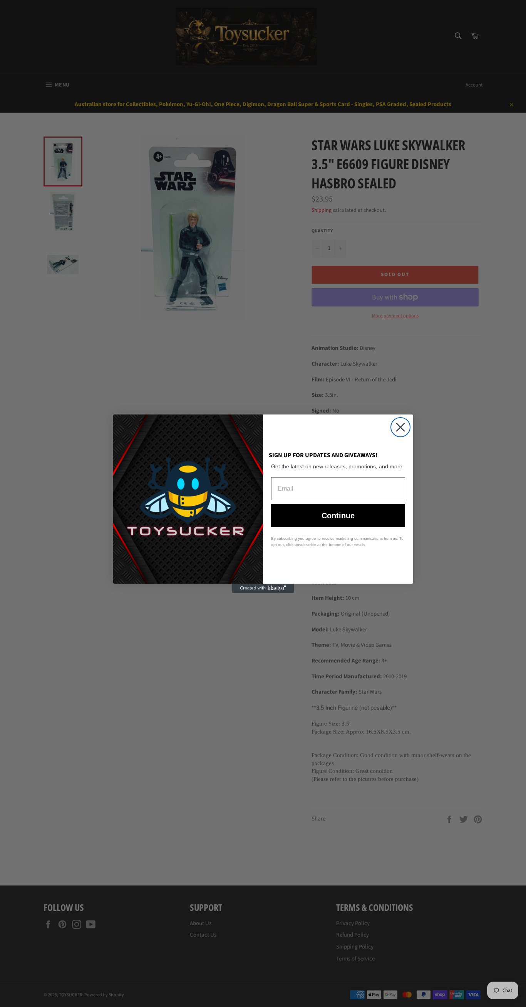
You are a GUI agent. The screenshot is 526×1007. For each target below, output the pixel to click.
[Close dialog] (400, 427)
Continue (338, 515)
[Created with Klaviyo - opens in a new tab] (263, 588)
